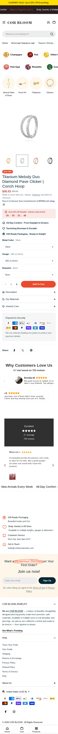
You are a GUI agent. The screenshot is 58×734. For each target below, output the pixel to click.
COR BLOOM (16, 722)
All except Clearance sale (23, 43)
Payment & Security (15, 318)
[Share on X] (22, 350)
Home (5, 43)
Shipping (36, 195)
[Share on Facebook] (14, 350)
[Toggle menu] (4, 22)
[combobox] (29, 34)
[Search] (51, 34)
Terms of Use (39, 588)
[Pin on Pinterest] (31, 350)
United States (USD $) (16, 691)
